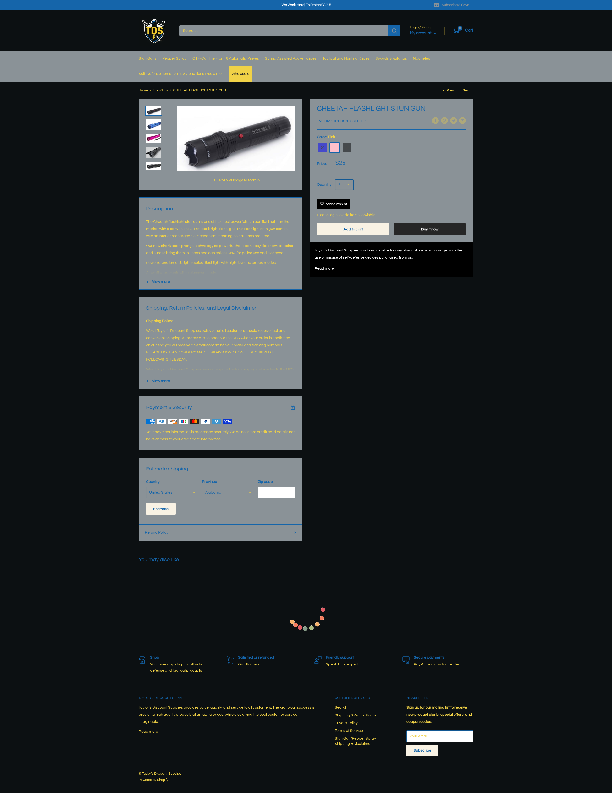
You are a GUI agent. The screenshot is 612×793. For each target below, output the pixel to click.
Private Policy (346, 723)
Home (143, 90)
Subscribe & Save (455, 5)
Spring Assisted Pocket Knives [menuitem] (291, 58)
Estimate (161, 509)
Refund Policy (156, 532)
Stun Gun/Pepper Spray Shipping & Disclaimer (355, 741)
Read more (324, 268)
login (333, 215)
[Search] (394, 30)
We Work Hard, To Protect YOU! (306, 5)
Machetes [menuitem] (421, 58)
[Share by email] (462, 120)
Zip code (265, 482)
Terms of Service (349, 730)
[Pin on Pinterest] (444, 120)
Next (466, 90)
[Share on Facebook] (435, 120)
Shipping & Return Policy (355, 715)
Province (209, 482)
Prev (450, 90)
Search (341, 707)
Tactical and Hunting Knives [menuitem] (346, 58)
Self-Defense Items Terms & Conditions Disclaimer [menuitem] (181, 74)
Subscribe (422, 750)
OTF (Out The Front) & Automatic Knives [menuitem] (225, 58)
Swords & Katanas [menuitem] (391, 58)
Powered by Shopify (153, 780)
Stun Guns (160, 90)
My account (421, 33)
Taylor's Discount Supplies (341, 121)
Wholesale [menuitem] (240, 74)
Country (153, 482)
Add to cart (353, 229)
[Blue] (322, 147)
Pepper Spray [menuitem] (174, 58)
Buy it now (429, 229)
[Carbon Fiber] (359, 147)
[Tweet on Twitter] (453, 120)
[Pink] (334, 147)
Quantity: (324, 184)
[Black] (347, 147)
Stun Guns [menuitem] (147, 58)
